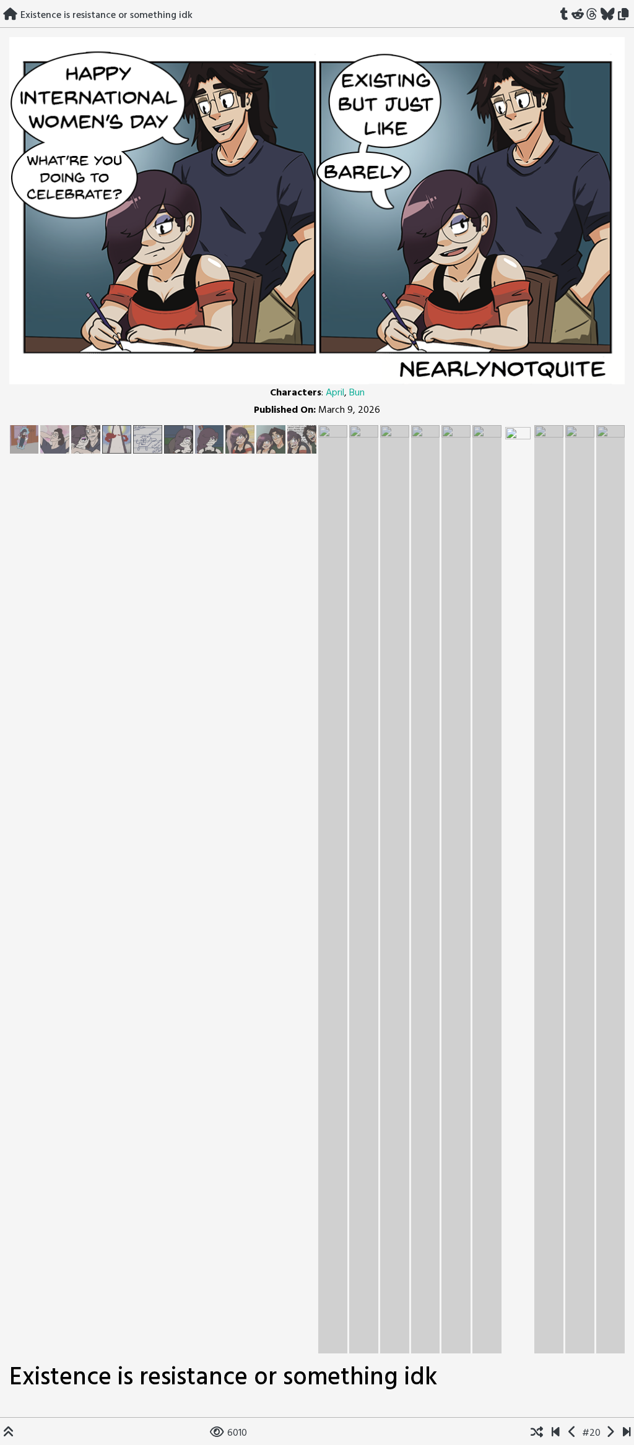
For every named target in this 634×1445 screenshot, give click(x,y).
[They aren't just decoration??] (556, 1433)
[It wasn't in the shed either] (572, 1433)
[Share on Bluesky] (608, 15)
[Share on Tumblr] (564, 15)
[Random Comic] (537, 1433)
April (335, 393)
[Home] (10, 15)
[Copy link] (625, 15)
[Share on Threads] (592, 15)
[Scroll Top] (8, 1433)
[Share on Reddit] (577, 15)
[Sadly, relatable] (610, 1433)
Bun (357, 393)
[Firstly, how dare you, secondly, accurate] (627, 1433)
